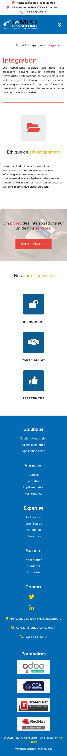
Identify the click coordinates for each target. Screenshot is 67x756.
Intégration (33, 517)
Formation (33, 481)
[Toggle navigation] (59, 24)
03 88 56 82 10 (36, 12)
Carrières (33, 566)
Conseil (34, 474)
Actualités (34, 572)
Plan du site (45, 748)
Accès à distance (33, 445)
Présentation (33, 560)
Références (33, 536)
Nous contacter (33, 244)
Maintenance (33, 493)
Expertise (36, 45)
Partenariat (33, 529)
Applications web (33, 451)
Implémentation (33, 487)
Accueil (21, 45)
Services (34, 465)
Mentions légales (25, 748)
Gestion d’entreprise (33, 438)
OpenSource (33, 523)
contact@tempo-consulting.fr (36, 2)
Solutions (34, 429)
